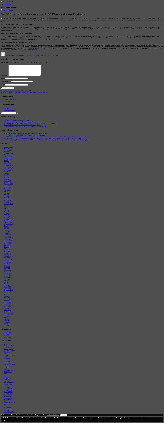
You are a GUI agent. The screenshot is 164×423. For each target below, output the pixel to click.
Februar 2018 (7, 270)
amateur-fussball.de (9, 110)
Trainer (6, 404)
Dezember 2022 (8, 184)
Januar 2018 (7, 271)
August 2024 (7, 159)
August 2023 (7, 171)
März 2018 (7, 268)
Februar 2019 (7, 253)
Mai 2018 (6, 265)
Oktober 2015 (8, 303)
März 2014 (7, 322)
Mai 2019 (6, 248)
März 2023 (7, 179)
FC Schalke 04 (54, 55)
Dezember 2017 (8, 273)
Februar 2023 (7, 181)
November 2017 (8, 274)
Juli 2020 (6, 227)
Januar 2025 (7, 151)
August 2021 (7, 207)
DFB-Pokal (7, 358)
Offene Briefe (8, 334)
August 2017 (7, 279)
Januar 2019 (7, 254)
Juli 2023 (6, 173)
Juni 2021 (6, 210)
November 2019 (8, 239)
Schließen (3, 421)
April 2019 (7, 250)
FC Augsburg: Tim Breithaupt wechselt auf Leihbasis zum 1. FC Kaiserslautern (25, 126)
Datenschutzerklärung (10, 99)
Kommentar (4, 75)
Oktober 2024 (8, 156)
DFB (5, 356)
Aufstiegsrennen (8, 349)
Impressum (7, 101)
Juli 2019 (6, 245)
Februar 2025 (7, 150)
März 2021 (7, 214)
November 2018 (8, 257)
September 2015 (8, 305)
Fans (5, 369)
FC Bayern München (10, 370)
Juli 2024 (6, 161)
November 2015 (8, 302)
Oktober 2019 (8, 240)
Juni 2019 (6, 247)
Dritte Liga (7, 361)
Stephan (7, 55)
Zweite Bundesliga (9, 412)
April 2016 (7, 296)
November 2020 (8, 221)
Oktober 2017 (8, 276)
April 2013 (7, 325)
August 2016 (7, 291)
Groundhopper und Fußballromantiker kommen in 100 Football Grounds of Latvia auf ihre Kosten (30, 123)
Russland (6, 387)
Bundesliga (43, 55)
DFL (47, 55)
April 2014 (7, 320)
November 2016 (8, 288)
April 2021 (7, 213)
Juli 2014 (6, 317)
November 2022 (8, 185)
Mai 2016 (6, 294)
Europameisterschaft (9, 364)
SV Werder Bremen (9, 402)
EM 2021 (6, 362)
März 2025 (7, 148)
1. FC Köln (36, 55)
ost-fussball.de (8, 108)
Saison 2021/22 (8, 393)
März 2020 (7, 233)
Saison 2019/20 (8, 390)
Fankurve (6, 367)
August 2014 (7, 316)
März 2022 (7, 197)
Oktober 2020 (8, 222)
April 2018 (7, 267)
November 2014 (8, 314)
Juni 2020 (6, 228)
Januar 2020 (7, 236)
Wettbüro (6, 410)
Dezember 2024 (8, 153)
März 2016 (7, 297)
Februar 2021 (7, 216)
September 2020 (8, 224)
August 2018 (7, 262)
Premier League (8, 384)
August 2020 (7, 225)
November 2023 (8, 167)
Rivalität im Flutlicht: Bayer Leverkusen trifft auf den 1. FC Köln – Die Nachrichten (26, 136)
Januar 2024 (7, 164)
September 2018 (8, 260)
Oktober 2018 (8, 259)
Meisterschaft (7, 381)
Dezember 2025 (8, 147)
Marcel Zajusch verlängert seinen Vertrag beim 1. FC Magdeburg (21, 122)
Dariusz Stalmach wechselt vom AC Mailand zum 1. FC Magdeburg (22, 125)
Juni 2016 (6, 293)
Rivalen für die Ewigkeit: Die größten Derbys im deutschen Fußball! (69, 136)
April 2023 (7, 178)
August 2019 (7, 244)
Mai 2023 (6, 176)
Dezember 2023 (8, 165)
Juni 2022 (6, 193)
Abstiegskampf (8, 347)
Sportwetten (7, 337)
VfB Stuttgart (7, 407)
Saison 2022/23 (8, 395)
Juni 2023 (6, 174)
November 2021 (8, 204)
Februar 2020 (7, 234)
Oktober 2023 (8, 168)
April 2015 (7, 308)
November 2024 (8, 154)
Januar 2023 (7, 182)
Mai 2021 (6, 211)
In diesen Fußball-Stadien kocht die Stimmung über (75, 140)
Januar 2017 (7, 287)
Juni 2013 (6, 323)
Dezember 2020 (8, 219)
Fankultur (6, 366)
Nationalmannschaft (9, 382)
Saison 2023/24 (8, 396)
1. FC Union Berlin (9, 346)
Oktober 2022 (8, 187)
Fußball (6, 376)
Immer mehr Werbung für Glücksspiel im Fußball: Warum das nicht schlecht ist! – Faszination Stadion (31, 140)
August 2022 (7, 190)
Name (3, 78)
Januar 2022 (7, 201)
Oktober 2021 (8, 205)
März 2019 (7, 251)
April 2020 (7, 231)
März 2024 (7, 162)
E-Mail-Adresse (5, 81)
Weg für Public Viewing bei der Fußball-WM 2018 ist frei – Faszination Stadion (25, 138)
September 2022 (8, 188)
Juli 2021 (6, 208)
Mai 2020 (6, 230)
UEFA (6, 405)
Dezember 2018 (8, 256)
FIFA (5, 373)
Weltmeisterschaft (9, 409)
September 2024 (8, 158)
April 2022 (7, 196)
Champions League (9, 355)
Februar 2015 (7, 310)
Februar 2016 (7, 299)
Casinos (6, 353)
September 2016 (8, 290)
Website (3, 84)
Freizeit (6, 375)
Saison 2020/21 (8, 392)
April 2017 (7, 285)
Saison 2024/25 (8, 398)
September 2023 (8, 170)
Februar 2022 (7, 199)
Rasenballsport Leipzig (10, 385)
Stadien (6, 401)
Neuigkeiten (7, 332)
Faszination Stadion (6, 4)
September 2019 (8, 242)
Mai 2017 (6, 284)
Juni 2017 (6, 282)
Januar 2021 (7, 217)
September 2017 (8, 277)
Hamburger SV (8, 379)
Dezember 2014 (8, 313)
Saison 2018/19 (8, 389)
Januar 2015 (7, 311)
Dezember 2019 (8, 237)
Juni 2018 (6, 264)
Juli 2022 (6, 191)
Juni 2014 (6, 319)
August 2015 (7, 307)
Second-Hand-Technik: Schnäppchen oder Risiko (17, 120)
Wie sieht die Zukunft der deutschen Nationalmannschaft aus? (65, 138)
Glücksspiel (7, 378)
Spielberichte (29, 55)
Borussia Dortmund (9, 350)
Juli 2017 (6, 280)
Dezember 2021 (8, 202)
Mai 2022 (6, 194)
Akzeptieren (63, 415)
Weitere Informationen (53, 415)
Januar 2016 (7, 300)
